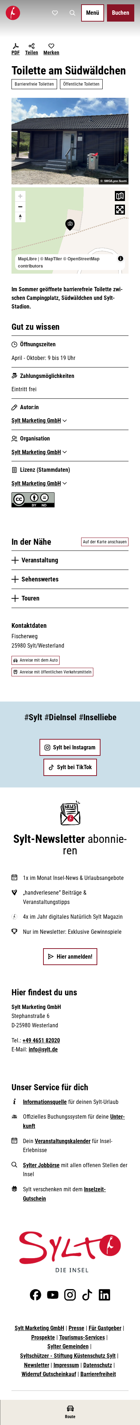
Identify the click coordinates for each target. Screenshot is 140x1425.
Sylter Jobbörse (41, 1165)
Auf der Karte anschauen (105, 541)
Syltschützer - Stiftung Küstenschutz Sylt (68, 1355)
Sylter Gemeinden (68, 1346)
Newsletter (36, 1365)
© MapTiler (51, 258)
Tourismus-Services (82, 1337)
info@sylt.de (43, 1049)
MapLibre (27, 258)
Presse (76, 1328)
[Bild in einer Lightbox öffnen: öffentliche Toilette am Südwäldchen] (70, 141)
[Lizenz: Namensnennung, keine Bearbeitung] (33, 505)
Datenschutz (97, 1365)
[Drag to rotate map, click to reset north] (20, 217)
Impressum (66, 1365)
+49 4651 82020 (41, 1040)
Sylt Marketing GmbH (39, 1328)
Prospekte (43, 1337)
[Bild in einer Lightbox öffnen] (70, 1252)
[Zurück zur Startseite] (13, 13)
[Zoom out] (20, 206)
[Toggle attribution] (120, 258)
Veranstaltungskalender (62, 1141)
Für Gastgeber (105, 1328)
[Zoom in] (20, 196)
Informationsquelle (45, 1102)
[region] (70, 230)
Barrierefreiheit (98, 1374)
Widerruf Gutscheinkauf (49, 1374)
